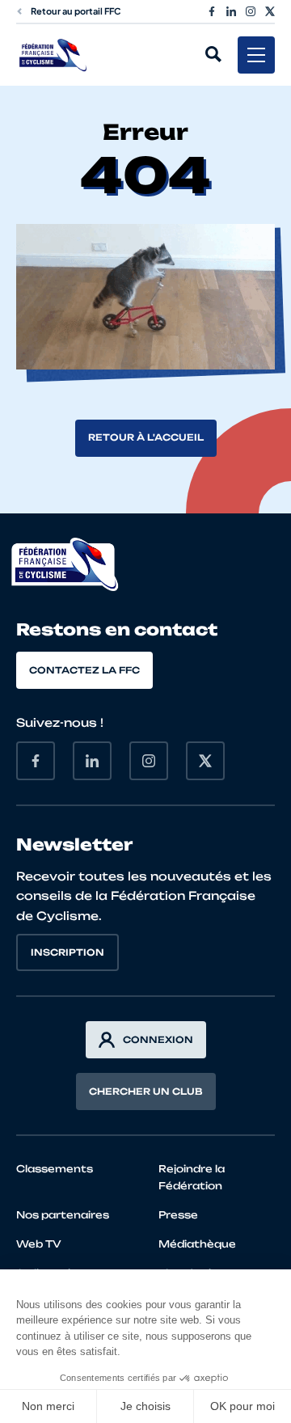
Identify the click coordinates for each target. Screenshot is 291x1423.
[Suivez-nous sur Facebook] (212, 11)
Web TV (38, 1244)
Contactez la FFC (84, 670)
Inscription (67, 952)
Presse (178, 1215)
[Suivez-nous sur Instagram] (250, 11)
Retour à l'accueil (146, 437)
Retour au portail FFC (76, 11)
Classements (54, 1169)
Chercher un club (146, 1091)
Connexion (158, 1039)
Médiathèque (197, 1244)
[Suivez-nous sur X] (270, 11)
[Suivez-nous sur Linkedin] (231, 11)
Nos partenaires (62, 1215)
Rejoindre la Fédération (191, 1177)
